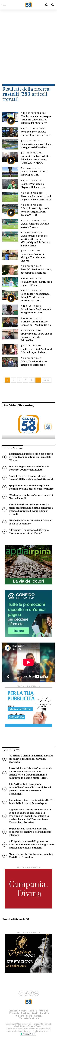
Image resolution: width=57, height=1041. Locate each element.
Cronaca (13, 1011)
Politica (33, 1011)
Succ (46, 380)
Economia (14, 1013)
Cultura (20, 1016)
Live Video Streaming (18, 405)
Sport (29, 1016)
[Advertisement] (28, 42)
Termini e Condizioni (29, 1018)
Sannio (35, 1013)
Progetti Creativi (35, 1026)
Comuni (23, 1011)
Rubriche (44, 1013)
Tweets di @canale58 (15, 919)
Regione (25, 1013)
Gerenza (38, 1016)
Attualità (43, 1011)
